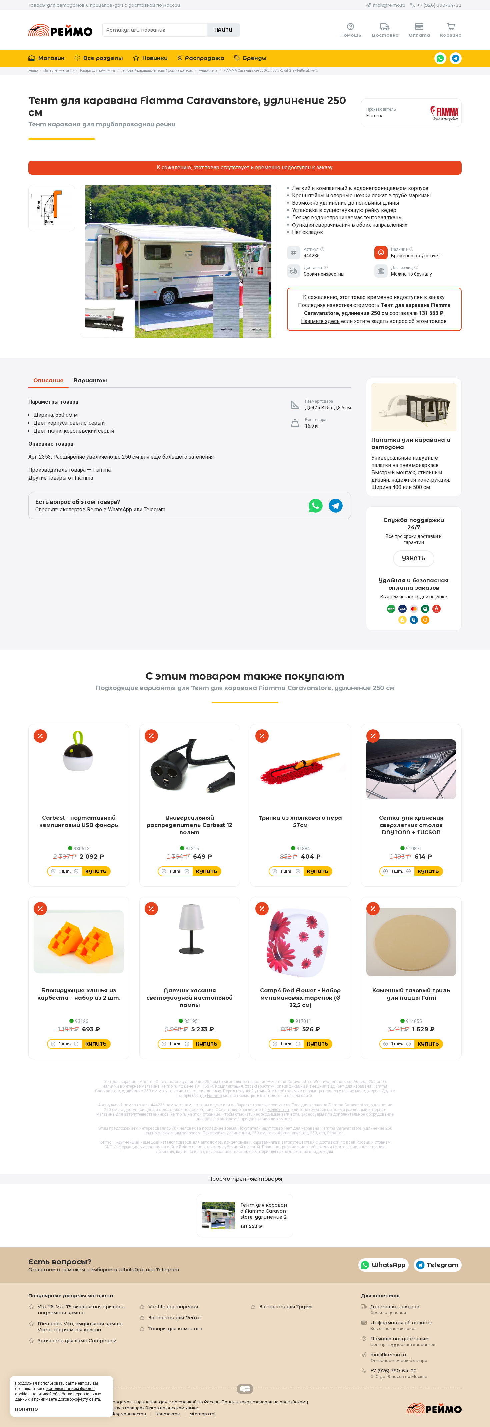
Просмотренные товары (245, 1179)
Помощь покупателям (402, 1341)
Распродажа (203, 58)
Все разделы (102, 58)
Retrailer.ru (245, 1389)
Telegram (456, 58)
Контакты (168, 1413)
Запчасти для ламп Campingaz (77, 1341)
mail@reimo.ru (389, 5)
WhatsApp (440, 58)
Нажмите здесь (320, 321)
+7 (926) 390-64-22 (439, 5)
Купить (96, 871)
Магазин (51, 58)
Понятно (26, 1409)
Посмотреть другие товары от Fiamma (411, 112)
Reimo (60, 30)
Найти (223, 30)
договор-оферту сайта (79, 1399)
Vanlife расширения (173, 1307)
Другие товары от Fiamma (60, 478)
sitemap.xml (203, 1413)
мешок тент (278, 1109)
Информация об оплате (401, 1325)
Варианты (90, 381)
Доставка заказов (394, 1309)
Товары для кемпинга (175, 1329)
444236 (158, 1105)
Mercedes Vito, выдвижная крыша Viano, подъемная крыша (80, 1327)
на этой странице (203, 1114)
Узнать (413, 558)
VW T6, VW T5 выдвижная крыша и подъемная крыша (81, 1310)
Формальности (129, 1413)
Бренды (254, 58)
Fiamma (214, 1095)
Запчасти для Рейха (174, 1318)
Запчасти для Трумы (285, 1307)
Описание (48, 381)
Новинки (154, 58)
